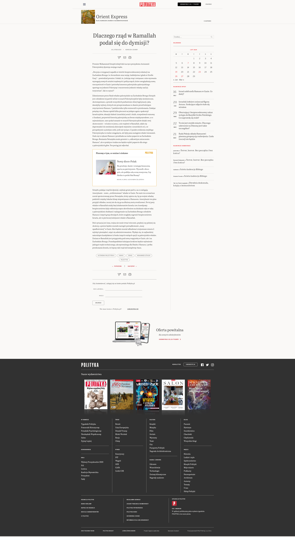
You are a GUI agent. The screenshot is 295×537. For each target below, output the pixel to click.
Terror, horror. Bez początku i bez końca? (193, 151)
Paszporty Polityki (157, 447)
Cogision (150, 531)
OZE (117, 464)
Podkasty (187, 471)
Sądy (83, 479)
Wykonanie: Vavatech (173, 531)
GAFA (117, 467)
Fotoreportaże (189, 474)
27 (182, 76)
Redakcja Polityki (87, 499)
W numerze (85, 419)
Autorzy (187, 481)
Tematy (187, 484)
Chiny (117, 441)
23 (200, 72)
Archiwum (188, 477)
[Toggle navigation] (84, 4)
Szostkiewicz (189, 430)
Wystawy (153, 437)
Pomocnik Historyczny (90, 427)
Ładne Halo (156, 531)
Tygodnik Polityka (88, 424)
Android (178, 508)
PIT (116, 457)
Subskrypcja (190, 364)
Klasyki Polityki (190, 464)
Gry (151, 444)
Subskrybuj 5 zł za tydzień (168, 339)
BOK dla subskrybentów (90, 512)
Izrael (130, 255)
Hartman (187, 427)
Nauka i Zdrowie (155, 460)
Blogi (186, 419)
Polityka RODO (132, 512)
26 (176, 76)
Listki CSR (119, 471)
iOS (173, 508)
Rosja (117, 437)
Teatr (152, 441)
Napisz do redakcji (88, 508)
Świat (117, 419)
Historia (187, 454)
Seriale (152, 434)
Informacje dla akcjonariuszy (138, 520)
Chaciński (188, 434)
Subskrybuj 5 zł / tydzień (189, 4)
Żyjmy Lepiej (86, 441)
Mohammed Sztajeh (143, 255)
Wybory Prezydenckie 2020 (92, 462)
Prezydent (85, 475)
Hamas (121, 255)
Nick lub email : (98, 289)
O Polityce (85, 516)
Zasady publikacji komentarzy (138, 504)
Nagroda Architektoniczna (160, 451)
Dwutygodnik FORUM (87, 531)
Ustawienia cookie (133, 516)
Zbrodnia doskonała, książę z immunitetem (191, 184)
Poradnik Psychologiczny (91, 430)
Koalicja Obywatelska (89, 472)
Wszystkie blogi (190, 441)
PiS (82, 465)
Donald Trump (121, 430)
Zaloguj (209, 4)
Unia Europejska (122, 427)
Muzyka (153, 427)
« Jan (175, 80)
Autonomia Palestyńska (106, 255)
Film (151, 430)
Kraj (82, 457)
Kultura (152, 419)
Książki (153, 424)
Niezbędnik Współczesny (91, 434)
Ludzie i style (189, 457)
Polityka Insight (108, 531)
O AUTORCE (207, 21)
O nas (186, 487)
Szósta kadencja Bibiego (191, 169)
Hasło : (101, 295)
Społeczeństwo (190, 460)
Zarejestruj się (133, 309)
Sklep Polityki (189, 491)
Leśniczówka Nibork (128, 531)
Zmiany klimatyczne (158, 474)
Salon (83, 437)
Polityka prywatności (135, 508)
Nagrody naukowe (157, 477)
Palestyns (124, 260)
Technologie (154, 471)
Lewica (84, 468)
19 (176, 72)
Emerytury (119, 454)
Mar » (181, 80)
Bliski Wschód (121, 434)
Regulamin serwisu (133, 499)
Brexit (117, 424)
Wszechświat (155, 467)
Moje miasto (189, 467)
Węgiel (118, 460)
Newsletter (176, 364)
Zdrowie (153, 464)
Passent (187, 424)
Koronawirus (86, 449)
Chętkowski (188, 437)
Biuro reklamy (86, 504)
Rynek (117, 449)
